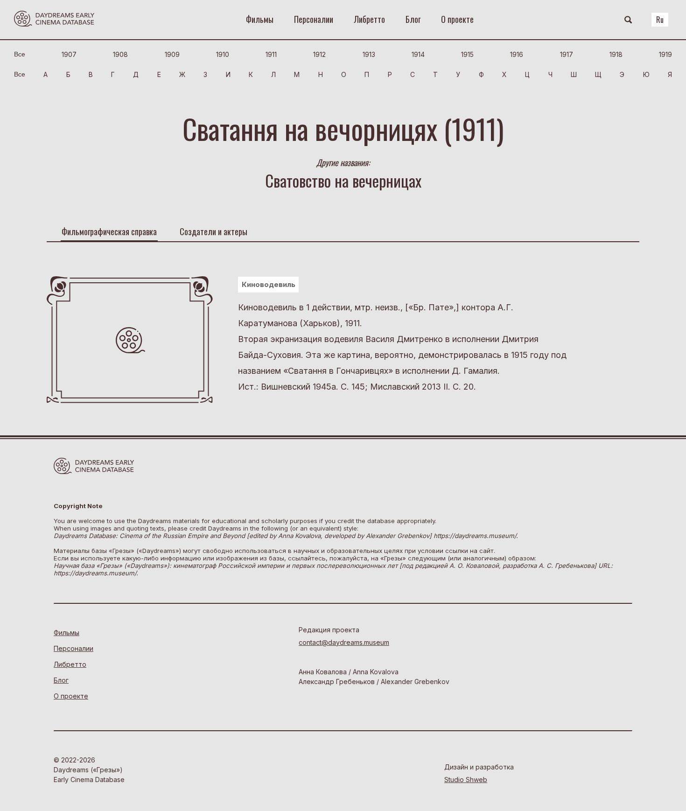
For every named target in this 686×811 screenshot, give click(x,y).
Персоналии (313, 19)
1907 (69, 54)
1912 (319, 54)
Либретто (369, 19)
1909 (172, 54)
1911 (271, 54)
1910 (222, 54)
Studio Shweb (465, 779)
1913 (369, 54)
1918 (616, 54)
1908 (120, 54)
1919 (665, 54)
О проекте (457, 19)
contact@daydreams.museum (344, 642)
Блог (413, 19)
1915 (467, 54)
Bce (19, 54)
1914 (418, 54)
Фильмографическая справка (109, 231)
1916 (516, 54)
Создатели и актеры (213, 231)
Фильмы (259, 19)
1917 (566, 54)
